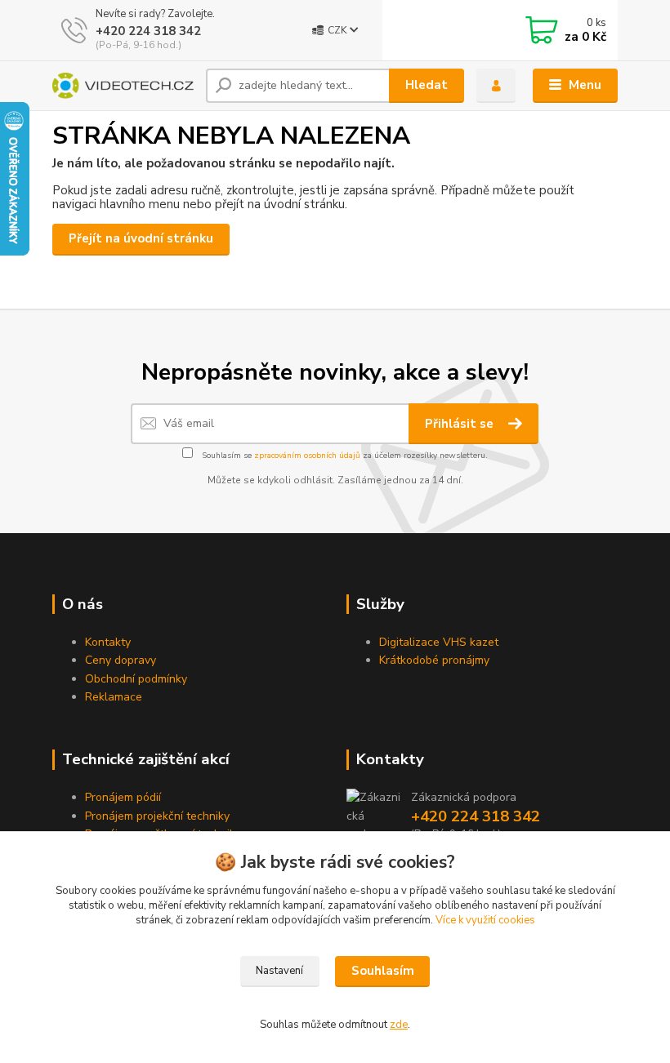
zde (399, 1024)
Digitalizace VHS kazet (438, 642)
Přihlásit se (461, 424)
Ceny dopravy (120, 660)
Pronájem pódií (123, 797)
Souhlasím (382, 971)
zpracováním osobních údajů (307, 455)
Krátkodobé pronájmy (434, 660)
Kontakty (108, 642)
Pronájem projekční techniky (157, 816)
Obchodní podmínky (136, 679)
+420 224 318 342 (148, 31)
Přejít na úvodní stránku (141, 238)
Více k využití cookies (485, 920)
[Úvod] (123, 86)
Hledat (426, 85)
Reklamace (113, 697)
